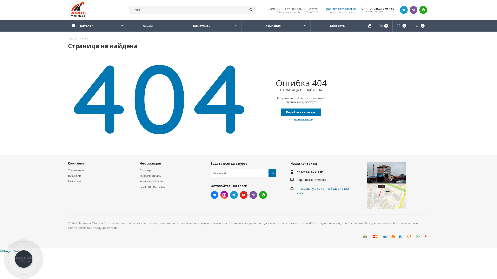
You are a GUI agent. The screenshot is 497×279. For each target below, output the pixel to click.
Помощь (145, 170)
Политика (75, 181)
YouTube (244, 195)
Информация (150, 163)
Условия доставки (151, 181)
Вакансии (74, 175)
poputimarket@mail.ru (341, 9)
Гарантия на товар (152, 186)
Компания (76, 163)
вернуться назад (303, 119)
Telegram (404, 10)
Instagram (224, 195)
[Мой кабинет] (370, 26)
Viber (413, 10)
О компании (76, 170)
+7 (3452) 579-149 (381, 8)
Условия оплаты (150, 175)
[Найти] (251, 10)
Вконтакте (214, 195)
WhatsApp (423, 10)
